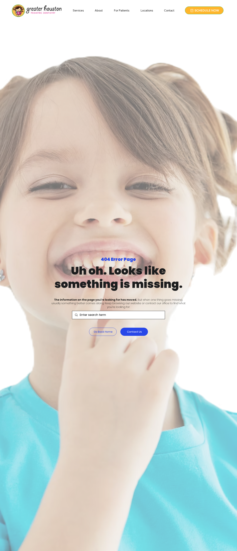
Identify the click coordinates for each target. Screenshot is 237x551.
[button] (99, 10)
